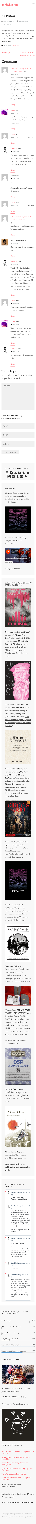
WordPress (30, 1517)
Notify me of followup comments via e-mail (12, 417)
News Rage (6, 52)
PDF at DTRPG (11, 1043)
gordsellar (23, 21)
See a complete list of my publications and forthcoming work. (17, 1167)
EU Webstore (10, 1040)
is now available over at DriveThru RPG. (17, 1098)
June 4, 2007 (15, 325)
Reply (12, 104)
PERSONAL (16, 45)
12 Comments (8, 24)
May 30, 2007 (15, 74)
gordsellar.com (10, 4)
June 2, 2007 (15, 304)
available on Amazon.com (15, 1157)
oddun (13, 110)
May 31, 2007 (15, 113)
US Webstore (21, 1040)
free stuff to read (18, 1388)
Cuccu (13, 134)
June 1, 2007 (15, 223)
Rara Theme (14, 1517)
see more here (16, 568)
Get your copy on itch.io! (20, 981)
